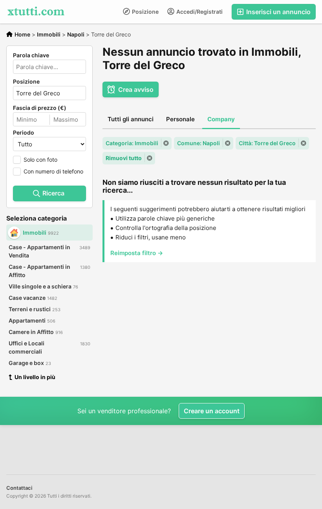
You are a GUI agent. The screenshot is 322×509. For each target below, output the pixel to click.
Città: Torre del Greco (267, 143)
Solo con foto (40, 159)
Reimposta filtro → (136, 253)
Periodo (23, 133)
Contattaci (19, 488)
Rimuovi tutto (124, 158)
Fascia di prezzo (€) (39, 108)
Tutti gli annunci (131, 119)
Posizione (145, 11)
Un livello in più (35, 377)
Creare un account (212, 411)
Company (221, 119)
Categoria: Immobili (132, 143)
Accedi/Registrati (199, 11)
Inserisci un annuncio (278, 12)
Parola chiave (31, 55)
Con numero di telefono (53, 171)
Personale (180, 119)
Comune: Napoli (198, 143)
